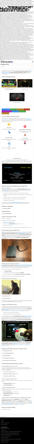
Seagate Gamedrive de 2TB (22, 233)
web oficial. (8, 319)
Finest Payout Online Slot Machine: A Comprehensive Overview (10, 434)
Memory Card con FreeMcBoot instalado (20, 344)
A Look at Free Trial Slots (4, 442)
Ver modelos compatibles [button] (7, 208)
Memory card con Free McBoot (8, 222)
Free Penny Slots (3, 430)
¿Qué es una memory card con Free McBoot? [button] (9, 360)
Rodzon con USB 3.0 (27, 316)
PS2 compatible (9, 225)
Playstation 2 (15, 343)
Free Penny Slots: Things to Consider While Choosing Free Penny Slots (11, 431)
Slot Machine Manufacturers (5, 440)
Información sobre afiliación (5, 422)
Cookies (2, 421)
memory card (22, 223)
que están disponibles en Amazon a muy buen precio (15, 309)
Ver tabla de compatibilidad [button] (7, 213)
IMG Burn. (16, 318)
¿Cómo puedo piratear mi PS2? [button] (7, 350)
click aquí (29, 227)
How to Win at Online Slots (4, 437)
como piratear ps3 (21, 404)
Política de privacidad (4, 424)
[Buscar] (32, 66)
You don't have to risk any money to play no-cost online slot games (11, 439)
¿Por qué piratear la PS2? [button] (6, 355)
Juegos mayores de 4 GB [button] (6, 298)
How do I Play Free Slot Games (5, 428)
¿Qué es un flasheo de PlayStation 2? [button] (8, 353)
